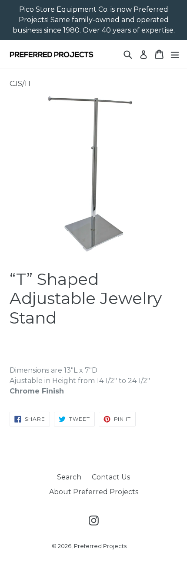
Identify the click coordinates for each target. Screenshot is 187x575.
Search (69, 477)
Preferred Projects (100, 545)
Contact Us (111, 477)
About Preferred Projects (93, 492)
